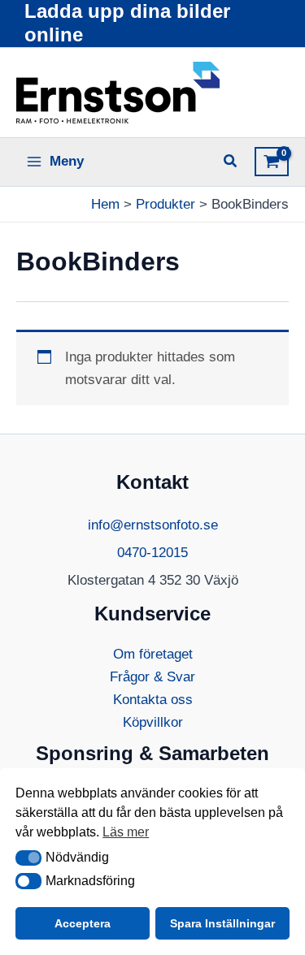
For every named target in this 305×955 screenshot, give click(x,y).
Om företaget (153, 654)
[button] (28, 858)
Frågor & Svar (152, 677)
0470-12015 (152, 552)
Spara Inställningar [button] (222, 923)
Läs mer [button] (125, 832)
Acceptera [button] (82, 923)
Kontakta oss (153, 699)
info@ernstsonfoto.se (153, 525)
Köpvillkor (153, 722)
